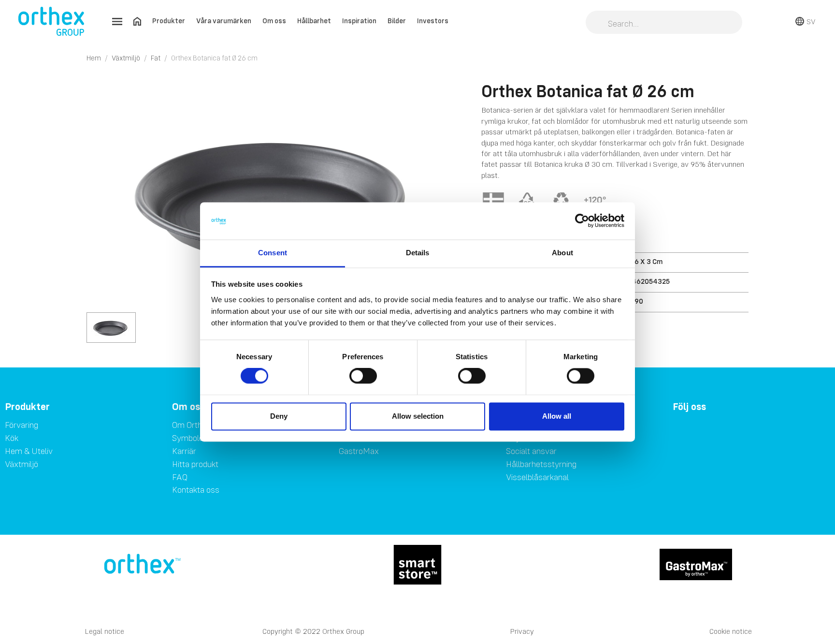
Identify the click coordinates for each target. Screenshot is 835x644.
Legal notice (104, 631)
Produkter (168, 20)
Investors (432, 20)
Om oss (274, 20)
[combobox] (663, 23)
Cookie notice (730, 631)
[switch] (363, 376)
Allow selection (418, 416)
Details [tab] (418, 253)
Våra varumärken (223, 20)
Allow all (556, 416)
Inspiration (359, 20)
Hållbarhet (314, 20)
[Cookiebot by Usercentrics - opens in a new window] (582, 221)
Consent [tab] (272, 253)
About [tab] (562, 253)
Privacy (522, 631)
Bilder (397, 20)
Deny (279, 416)
